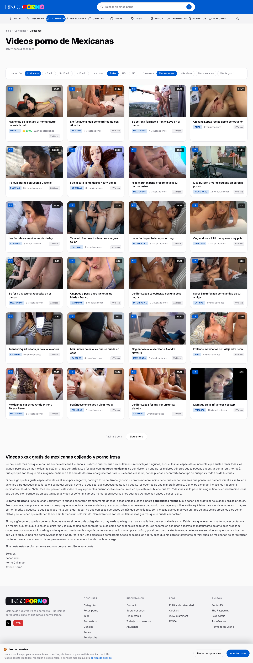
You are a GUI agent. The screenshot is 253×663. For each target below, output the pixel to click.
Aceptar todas (238, 653)
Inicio (8, 30)
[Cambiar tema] (238, 18)
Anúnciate (132, 626)
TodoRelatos (219, 621)
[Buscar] (189, 6)
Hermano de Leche (223, 626)
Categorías (20, 30)
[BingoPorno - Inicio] (25, 6)
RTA (18, 623)
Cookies (174, 610)
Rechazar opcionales (209, 653)
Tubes (87, 631)
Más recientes (166, 73)
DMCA (173, 621)
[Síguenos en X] (8, 623)
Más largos (226, 73)
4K (133, 73)
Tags (86, 615)
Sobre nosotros (135, 610)
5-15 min (64, 73)
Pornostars (90, 621)
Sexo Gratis (218, 615)
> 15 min (81, 73)
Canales (88, 626)
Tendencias (90, 637)
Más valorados (206, 73)
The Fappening (220, 610)
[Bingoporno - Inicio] (27, 601)
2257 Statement (178, 615)
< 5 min (49, 73)
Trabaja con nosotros (138, 621)
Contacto (132, 605)
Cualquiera (33, 73)
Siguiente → (136, 436)
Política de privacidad (181, 605)
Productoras (133, 615)
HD (123, 73)
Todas (113, 73)
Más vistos (186, 73)
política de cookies (101, 657)
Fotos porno (91, 610)
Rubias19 (217, 605)
